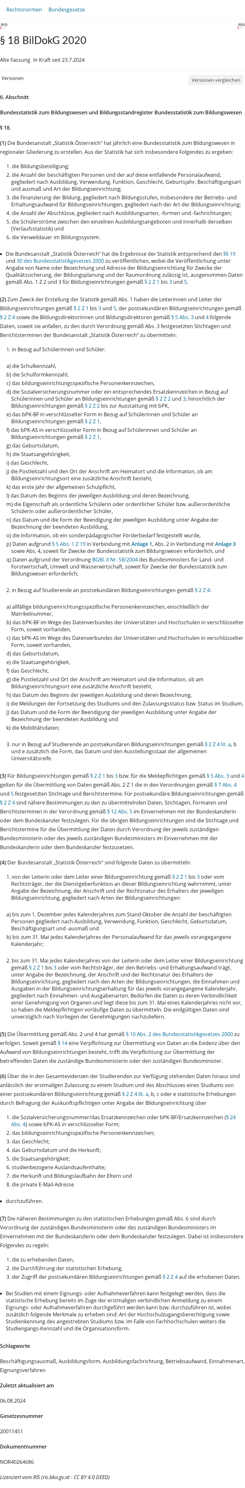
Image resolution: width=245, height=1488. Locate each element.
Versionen (13, 78)
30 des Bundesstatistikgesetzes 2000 (60, 260)
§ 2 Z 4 (7, 317)
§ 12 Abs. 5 (119, 811)
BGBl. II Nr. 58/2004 (115, 559)
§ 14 (62, 1043)
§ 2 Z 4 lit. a (218, 744)
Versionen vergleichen (216, 80)
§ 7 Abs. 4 (225, 784)
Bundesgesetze (66, 9)
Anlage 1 (141, 543)
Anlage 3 (225, 543)
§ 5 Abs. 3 (182, 317)
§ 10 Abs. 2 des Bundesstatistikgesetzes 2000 (179, 1034)
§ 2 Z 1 (152, 281)
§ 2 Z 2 (163, 398)
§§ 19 (229, 253)
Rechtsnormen (24, 9)
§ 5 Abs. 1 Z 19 (68, 543)
